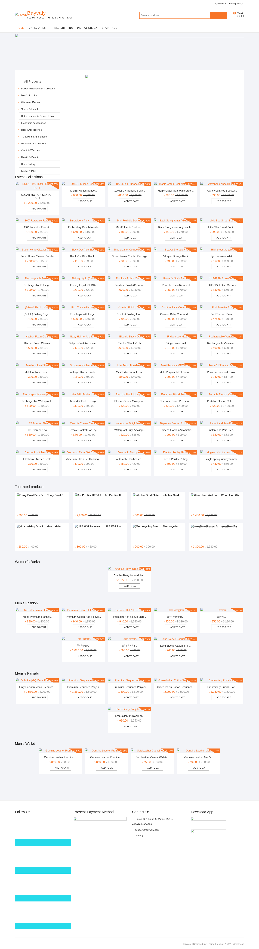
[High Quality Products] (151, 76)
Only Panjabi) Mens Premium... (37, 686)
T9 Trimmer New (37, 429)
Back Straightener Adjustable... (175, 227)
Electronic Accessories (33, 122)
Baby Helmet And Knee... (83, 343)
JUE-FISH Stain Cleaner (222, 285)
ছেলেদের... (221, 616)
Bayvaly (36, 13)
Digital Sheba (87, 27)
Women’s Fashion (31, 102)
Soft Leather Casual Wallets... (152, 757)
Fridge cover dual (176, 343)
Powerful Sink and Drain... (222, 372)
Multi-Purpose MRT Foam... (176, 372)
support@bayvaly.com (146, 829)
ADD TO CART (131, 586)
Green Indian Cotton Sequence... (176, 686)
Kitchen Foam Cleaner (37, 343)
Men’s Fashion (29, 95)
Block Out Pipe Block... (83, 256)
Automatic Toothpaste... (129, 459)
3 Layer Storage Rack (175, 256)
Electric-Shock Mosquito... (129, 401)
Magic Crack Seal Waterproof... (176, 190)
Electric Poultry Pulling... (176, 459)
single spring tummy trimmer (221, 459)
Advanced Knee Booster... (222, 190)
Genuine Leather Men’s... (198, 757)
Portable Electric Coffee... (221, 401)
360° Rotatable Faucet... (37, 227)
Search (218, 15)
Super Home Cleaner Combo (37, 256)
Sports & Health (30, 109)
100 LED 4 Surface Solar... (129, 190)
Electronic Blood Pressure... (176, 401)
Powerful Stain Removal (176, 285)
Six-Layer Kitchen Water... (83, 372)
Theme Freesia (215, 944)
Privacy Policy (236, 3)
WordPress (238, 944)
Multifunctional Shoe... (37, 372)
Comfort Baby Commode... (175, 314)
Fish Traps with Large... (83, 314)
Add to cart (39, 209)
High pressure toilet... (222, 256)
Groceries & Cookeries (33, 143)
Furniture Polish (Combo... (130, 285)
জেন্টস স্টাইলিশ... (129, 645)
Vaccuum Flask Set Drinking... (83, 459)
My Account (220, 3)
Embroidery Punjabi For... (221, 686)
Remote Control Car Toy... (83, 429)
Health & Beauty (30, 157)
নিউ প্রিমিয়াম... (83, 645)
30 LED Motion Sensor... (83, 190)
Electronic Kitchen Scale (37, 459)
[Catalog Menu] (40, 77)
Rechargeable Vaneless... (222, 343)
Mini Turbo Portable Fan (129, 372)
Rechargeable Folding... (37, 285)
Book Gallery (28, 164)
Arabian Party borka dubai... (130, 575)
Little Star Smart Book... (222, 227)
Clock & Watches (30, 150)
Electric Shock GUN (129, 343)
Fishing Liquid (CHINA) (83, 285)
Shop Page (109, 27)
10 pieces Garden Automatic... (175, 429)
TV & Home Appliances (34, 136)
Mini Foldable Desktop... (129, 227)
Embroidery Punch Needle (83, 227)
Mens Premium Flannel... (37, 616)
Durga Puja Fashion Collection (38, 88)
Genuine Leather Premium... (60, 757)
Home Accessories (31, 129)
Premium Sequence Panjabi (83, 686)
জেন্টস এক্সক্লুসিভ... (175, 616)
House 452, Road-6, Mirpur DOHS (153, 819)
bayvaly (138, 835)
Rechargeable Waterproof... (37, 401)
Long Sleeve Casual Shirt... (175, 645)
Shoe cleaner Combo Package (129, 256)
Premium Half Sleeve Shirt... (129, 616)
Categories (37, 27)
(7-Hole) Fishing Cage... (37, 314)
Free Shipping (63, 27)
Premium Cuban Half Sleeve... (83, 616)
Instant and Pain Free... (222, 429)
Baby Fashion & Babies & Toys (38, 116)
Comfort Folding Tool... (129, 314)
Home (21, 27)
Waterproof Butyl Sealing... (129, 429)
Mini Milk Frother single (83, 401)
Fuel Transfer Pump (222, 314)
